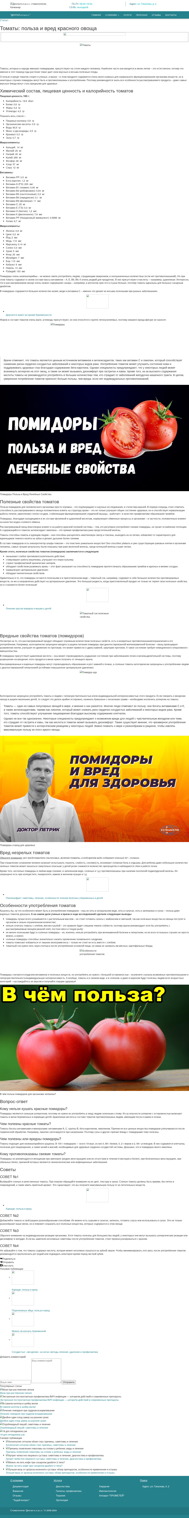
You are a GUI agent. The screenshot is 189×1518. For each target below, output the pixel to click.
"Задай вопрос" (21, 1500)
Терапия (60, 1495)
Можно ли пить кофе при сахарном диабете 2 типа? (34, 1465)
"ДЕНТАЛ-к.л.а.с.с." (20, 14)
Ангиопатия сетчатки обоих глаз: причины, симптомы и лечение (41, 1445)
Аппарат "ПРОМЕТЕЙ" (111, 1495)
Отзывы (16, 1495)
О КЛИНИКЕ (111, 14)
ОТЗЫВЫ (156, 14)
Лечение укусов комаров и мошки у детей (28, 608)
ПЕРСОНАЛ (141, 14)
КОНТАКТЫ (170, 14)
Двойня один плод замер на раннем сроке (23, 1420)
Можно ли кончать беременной (29, 1331)
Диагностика (62, 1486)
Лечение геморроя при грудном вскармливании (26, 1413)
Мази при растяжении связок (16, 1393)
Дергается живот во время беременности (29, 315)
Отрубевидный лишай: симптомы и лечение (24, 1427)
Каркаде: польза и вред (18, 1208)
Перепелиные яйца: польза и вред (31, 1310)
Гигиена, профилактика (68, 1491)
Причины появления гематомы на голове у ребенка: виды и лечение (43, 1451)
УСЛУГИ (127, 14)
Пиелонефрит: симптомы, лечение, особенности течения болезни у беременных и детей (54, 898)
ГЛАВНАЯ (96, 14)
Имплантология (107, 1491)
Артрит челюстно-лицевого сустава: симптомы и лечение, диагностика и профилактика (53, 1458)
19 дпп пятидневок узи (12, 1434)
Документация (20, 1486)
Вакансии (17, 1491)
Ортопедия (61, 1500)
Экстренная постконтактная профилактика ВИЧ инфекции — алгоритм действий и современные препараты (59, 1400)
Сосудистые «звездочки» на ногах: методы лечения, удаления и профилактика (55, 1352)
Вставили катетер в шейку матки (18, 1406)
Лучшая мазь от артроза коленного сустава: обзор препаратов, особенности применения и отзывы (60, 1472)
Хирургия (103, 1486)
